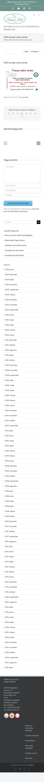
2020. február (10, 400)
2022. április (9, 325)
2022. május (9, 320)
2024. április (9, 279)
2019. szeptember (11, 425)
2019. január (9, 461)
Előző (27, 51)
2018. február (10, 516)
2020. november (11, 370)
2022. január (9, 335)
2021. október (10, 345)
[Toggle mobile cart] (34, 15)
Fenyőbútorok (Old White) (14, 255)
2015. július (9, 667)
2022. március (10, 330)
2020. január (9, 405)
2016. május (9, 617)
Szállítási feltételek (32, 735)
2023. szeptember (11, 289)
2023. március (10, 295)
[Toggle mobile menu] (39, 15)
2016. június (9, 612)
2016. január (9, 637)
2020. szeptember (12, 375)
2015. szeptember (11, 657)
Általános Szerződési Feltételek (29, 728)
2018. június (9, 496)
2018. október (10, 476)
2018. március (10, 511)
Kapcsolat (28, 758)
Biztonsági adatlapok (29, 747)
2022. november (11, 305)
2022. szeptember (11, 310)
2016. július (9, 607)
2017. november (11, 526)
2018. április (9, 506)
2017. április (9, 561)
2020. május (9, 385)
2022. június (9, 315)
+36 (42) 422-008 (13, 707)
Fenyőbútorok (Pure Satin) (14, 250)
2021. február (10, 360)
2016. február (10, 632)
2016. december (11, 582)
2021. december (11, 340)
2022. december (11, 300)
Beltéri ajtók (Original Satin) (15, 240)
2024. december (11, 274)
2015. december (11, 642)
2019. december (11, 410)
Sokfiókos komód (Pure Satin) (15, 245)
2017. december (10, 521)
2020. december (11, 365)
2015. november (11, 647)
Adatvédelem (30, 740)
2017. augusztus (10, 541)
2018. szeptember (11, 481)
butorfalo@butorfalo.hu (22, 4)
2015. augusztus (11, 662)
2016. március (10, 627)
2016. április (9, 622)
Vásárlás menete (31, 753)
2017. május (9, 556)
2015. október (10, 652)
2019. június (9, 436)
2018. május (9, 501)
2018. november (11, 471)
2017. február (9, 572)
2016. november (11, 587)
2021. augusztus (11, 350)
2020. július (9, 380)
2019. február (10, 456)
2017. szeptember (11, 536)
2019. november (11, 415)
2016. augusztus (11, 602)
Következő (35, 51)
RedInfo (31, 765)
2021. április (9, 355)
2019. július (9, 431)
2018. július (9, 491)
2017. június (9, 551)
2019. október (10, 420)
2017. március (10, 567)
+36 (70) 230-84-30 (28, 2)
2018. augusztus (11, 486)
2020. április (9, 390)
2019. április (9, 446)
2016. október (10, 592)
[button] (5, 143)
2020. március (10, 395)
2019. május (9, 441)
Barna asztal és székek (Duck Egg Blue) (18, 235)
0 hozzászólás (23, 97)
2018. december (11, 466)
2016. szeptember (11, 597)
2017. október (10, 531)
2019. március (10, 451)
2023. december (11, 284)
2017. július (9, 546)
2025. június (9, 269)
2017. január (9, 577)
